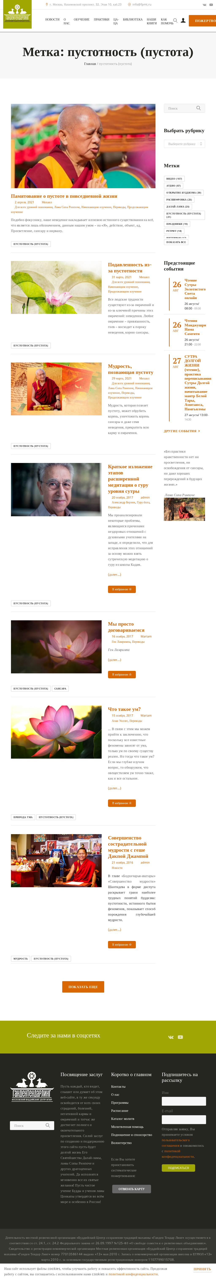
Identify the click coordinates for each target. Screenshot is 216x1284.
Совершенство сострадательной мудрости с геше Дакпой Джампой (128, 846)
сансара (60, 688)
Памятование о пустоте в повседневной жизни (64, 195)
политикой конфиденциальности (133, 1274)
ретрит (174, 230)
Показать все (176, 242)
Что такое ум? (124, 709)
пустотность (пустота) (31, 244)
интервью (176, 237)
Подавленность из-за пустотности (130, 267)
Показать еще (83, 987)
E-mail (167, 1110)
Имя (165, 1092)
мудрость (21, 958)
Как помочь (167, 21)
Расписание (119, 1110)
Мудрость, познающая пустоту (130, 369)
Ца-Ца (116, 21)
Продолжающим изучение (125, 291)
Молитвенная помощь (127, 1126)
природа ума (23, 817)
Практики (101, 19)
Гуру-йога (143, 502)
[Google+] (204, 5)
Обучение (82, 19)
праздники (177, 223)
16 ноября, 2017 (122, 636)
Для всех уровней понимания (34, 207)
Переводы (119, 207)
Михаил (47, 202)
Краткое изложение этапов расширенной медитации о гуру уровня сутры (130, 478)
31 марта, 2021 (122, 277)
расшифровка (179, 199)
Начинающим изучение (96, 207)
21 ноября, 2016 (122, 862)
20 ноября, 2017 (122, 497)
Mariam (146, 636)
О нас (67, 21)
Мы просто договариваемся (126, 626)
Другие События (180, 431)
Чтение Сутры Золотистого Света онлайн (195, 288)
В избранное (120, 589)
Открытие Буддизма (183, 192)
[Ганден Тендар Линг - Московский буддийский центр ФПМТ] (17, 14)
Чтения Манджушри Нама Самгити (195, 327)
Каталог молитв (122, 1118)
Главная (90, 63)
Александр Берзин (123, 502)
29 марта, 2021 (122, 378)
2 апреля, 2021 (24, 202)
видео (174, 178)
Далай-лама (178, 206)
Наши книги (152, 21)
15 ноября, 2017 (122, 715)
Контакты (118, 1086)
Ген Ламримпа (121, 642)
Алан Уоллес (120, 721)
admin (145, 497)
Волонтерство (121, 1142)
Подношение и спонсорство (131, 1134)
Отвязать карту (132, 1189)
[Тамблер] (171, 1037)
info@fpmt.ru (141, 4)
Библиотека (133, 19)
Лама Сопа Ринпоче (67, 207)
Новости (52, 19)
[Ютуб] (211, 5)
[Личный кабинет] (183, 20)
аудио (173, 185)
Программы (119, 1102)
